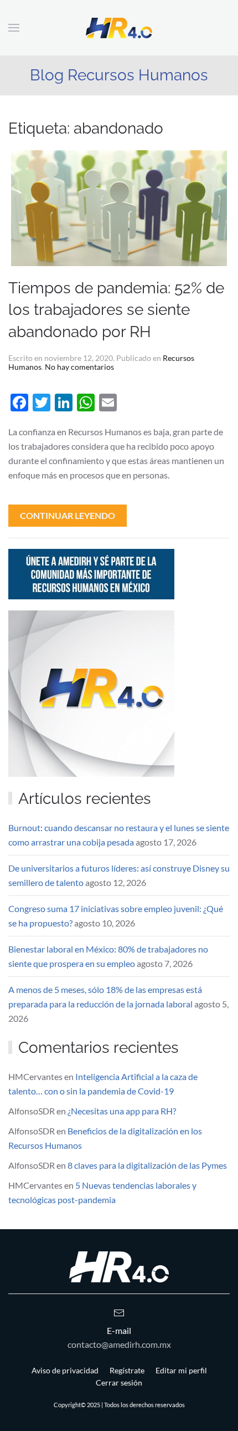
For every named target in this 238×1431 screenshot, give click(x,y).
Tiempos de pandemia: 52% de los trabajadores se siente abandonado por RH (116, 309)
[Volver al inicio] (119, 27)
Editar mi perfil (181, 1370)
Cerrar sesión (119, 1382)
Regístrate (127, 1370)
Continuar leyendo (67, 515)
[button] (13, 27)
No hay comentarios (79, 366)
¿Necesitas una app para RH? (122, 1111)
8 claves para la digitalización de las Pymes (147, 1165)
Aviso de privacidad (65, 1370)
